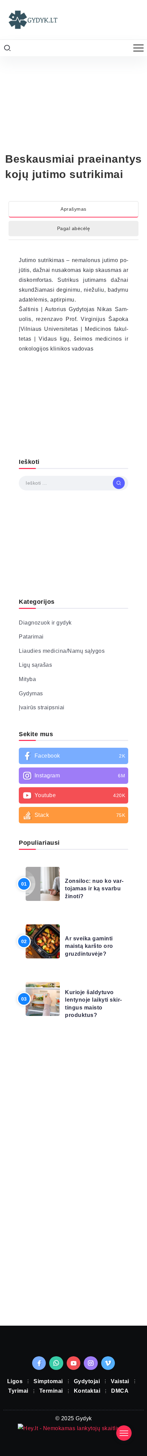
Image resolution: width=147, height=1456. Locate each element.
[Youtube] (73, 805)
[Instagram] (73, 785)
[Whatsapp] (56, 1372)
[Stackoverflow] (73, 825)
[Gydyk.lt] (32, 29)
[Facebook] (73, 766)
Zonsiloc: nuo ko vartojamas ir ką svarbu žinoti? (94, 898)
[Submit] (119, 493)
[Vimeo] (108, 1372)
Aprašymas (73, 219)
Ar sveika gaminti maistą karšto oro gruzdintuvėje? (89, 956)
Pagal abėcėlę (73, 238)
